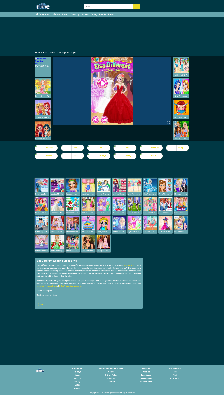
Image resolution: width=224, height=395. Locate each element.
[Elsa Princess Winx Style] (134, 191)
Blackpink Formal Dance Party (108, 251)
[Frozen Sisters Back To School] (134, 210)
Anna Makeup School (167, 194)
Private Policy (111, 375)
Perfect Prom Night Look (43, 138)
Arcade (85, 14)
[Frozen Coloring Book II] (103, 191)
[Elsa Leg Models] (57, 191)
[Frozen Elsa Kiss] (41, 191)
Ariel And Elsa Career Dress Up (124, 194)
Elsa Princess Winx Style (137, 194)
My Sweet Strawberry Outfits (43, 66)
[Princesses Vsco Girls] (72, 229)
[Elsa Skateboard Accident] (88, 191)
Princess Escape (41, 251)
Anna (74, 148)
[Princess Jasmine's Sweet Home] (119, 210)
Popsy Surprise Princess (106, 232)
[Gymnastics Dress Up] (134, 229)
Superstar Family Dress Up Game (181, 138)
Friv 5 (175, 375)
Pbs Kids (146, 372)
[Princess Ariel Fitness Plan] (150, 229)
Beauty (102, 14)
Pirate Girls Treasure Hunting (77, 251)
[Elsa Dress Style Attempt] (57, 210)
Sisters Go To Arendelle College (93, 213)
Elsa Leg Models (57, 194)
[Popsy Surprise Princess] (103, 229)
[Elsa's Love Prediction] (180, 191)
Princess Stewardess (90, 232)
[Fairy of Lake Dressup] (43, 93)
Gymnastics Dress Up (136, 232)
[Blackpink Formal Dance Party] (103, 248)
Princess (50, 148)
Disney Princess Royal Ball (184, 213)
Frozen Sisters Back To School (139, 213)
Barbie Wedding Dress (59, 251)
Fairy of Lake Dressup (43, 96)
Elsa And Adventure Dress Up (154, 194)
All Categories (42, 14)
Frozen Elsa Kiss (41, 194)
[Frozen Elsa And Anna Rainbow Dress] (41, 210)
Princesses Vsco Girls (74, 232)
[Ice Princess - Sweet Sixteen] (180, 229)
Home (37, 52)
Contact (111, 382)
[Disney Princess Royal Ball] (180, 210)
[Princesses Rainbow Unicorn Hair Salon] (150, 210)
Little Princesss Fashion (181, 96)
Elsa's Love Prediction (182, 194)
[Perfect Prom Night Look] (43, 136)
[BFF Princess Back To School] (165, 210)
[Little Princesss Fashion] (181, 93)
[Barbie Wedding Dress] (57, 248)
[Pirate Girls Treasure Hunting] (72, 248)
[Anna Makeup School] (165, 191)
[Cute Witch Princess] (165, 229)
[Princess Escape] (41, 248)
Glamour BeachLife (89, 251)
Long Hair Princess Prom (47, 286)
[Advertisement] (112, 33)
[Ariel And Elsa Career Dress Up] (119, 191)
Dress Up (75, 14)
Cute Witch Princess (166, 232)
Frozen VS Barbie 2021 (121, 232)
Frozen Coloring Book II (105, 194)
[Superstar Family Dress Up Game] (181, 136)
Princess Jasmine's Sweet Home (125, 213)
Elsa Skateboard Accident (91, 194)
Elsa (100, 148)
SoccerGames (146, 382)
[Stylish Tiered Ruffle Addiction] (43, 115)
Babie (111, 14)
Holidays (56, 14)
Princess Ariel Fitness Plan (153, 232)
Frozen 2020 (129, 265)
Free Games (146, 375)
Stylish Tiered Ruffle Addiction (43, 117)
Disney (65, 14)
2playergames (146, 378)
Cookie (111, 372)
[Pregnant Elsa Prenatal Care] (72, 191)
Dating (94, 14)
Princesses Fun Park (58, 232)
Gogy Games (175, 378)
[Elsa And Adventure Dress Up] (150, 191)
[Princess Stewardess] (88, 229)
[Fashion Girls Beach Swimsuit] (181, 72)
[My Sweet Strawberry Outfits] (43, 63)
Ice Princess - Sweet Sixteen (185, 232)
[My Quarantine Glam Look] (181, 115)
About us (111, 378)
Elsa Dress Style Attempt (60, 213)
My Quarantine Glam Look (181, 117)
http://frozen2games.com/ (70, 286)
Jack (127, 148)
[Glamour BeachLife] (88, 248)
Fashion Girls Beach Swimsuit (181, 75)
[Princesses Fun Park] (57, 229)
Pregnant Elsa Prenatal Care (76, 194)
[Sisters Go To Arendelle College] (88, 210)
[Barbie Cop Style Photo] (41, 229)
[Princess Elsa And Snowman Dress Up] (72, 210)
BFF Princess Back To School (170, 213)
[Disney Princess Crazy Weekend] (103, 210)
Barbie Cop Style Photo (43, 232)
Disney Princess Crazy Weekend (109, 213)
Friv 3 (175, 372)
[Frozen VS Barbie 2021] (119, 229)
